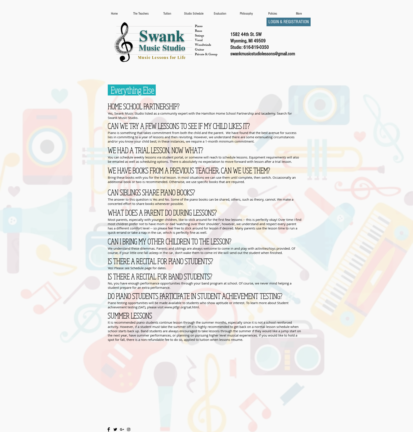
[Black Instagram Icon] (128, 429)
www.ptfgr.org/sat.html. (182, 307)
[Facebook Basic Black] (108, 429)
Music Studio (162, 47)
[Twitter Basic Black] (115, 429)
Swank (162, 35)
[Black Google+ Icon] (122, 429)
